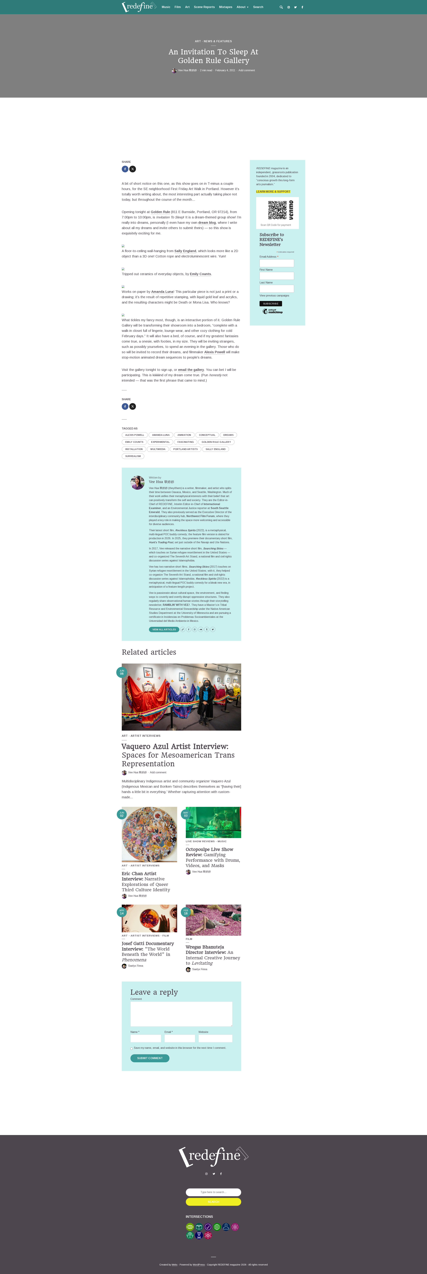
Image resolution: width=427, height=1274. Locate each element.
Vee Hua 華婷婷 (187, 70)
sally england (216, 449)
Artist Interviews (146, 735)
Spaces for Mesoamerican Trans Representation (178, 755)
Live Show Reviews (200, 841)
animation (184, 435)
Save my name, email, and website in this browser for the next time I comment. (180, 1047)
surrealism (133, 456)
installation (134, 449)
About (241, 7)
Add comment (247, 70)
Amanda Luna (162, 291)
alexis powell (134, 435)
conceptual (207, 435)
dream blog (207, 222)
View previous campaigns (274, 295)
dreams (228, 435)
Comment (136, 999)
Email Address (269, 257)
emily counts (134, 442)
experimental (160, 442)
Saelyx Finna (135, 965)
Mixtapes (225, 7)
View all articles (164, 629)
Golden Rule (160, 212)
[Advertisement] (213, 129)
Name (134, 1032)
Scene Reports (204, 7)
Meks (174, 1264)
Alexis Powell (214, 352)
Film (178, 7)
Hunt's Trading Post (161, 542)
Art (187, 7)
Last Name (266, 282)
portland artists (185, 449)
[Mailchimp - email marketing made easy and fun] (273, 313)
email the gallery (191, 370)
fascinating (185, 442)
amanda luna (161, 435)
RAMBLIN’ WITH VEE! (176, 604)
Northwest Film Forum (200, 516)
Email (168, 1032)
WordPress (199, 1264)
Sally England (185, 251)
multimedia (157, 449)
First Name (266, 269)
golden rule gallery (216, 442)
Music (166, 7)
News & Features (218, 41)
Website (203, 1032)
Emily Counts (200, 274)
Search (258, 7)
